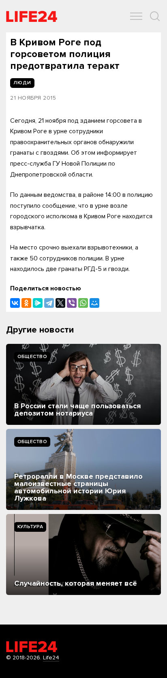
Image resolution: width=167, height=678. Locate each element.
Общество (32, 357)
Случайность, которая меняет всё (75, 583)
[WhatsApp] (83, 303)
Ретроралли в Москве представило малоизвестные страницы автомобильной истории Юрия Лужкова (78, 487)
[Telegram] (49, 303)
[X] (60, 303)
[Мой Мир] (94, 303)
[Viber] (72, 303)
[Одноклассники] (26, 303)
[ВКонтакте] (15, 303)
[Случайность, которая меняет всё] (83, 554)
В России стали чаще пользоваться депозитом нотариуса (77, 409)
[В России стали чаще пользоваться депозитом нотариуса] (83, 384)
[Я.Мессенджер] (38, 303)
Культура (30, 527)
